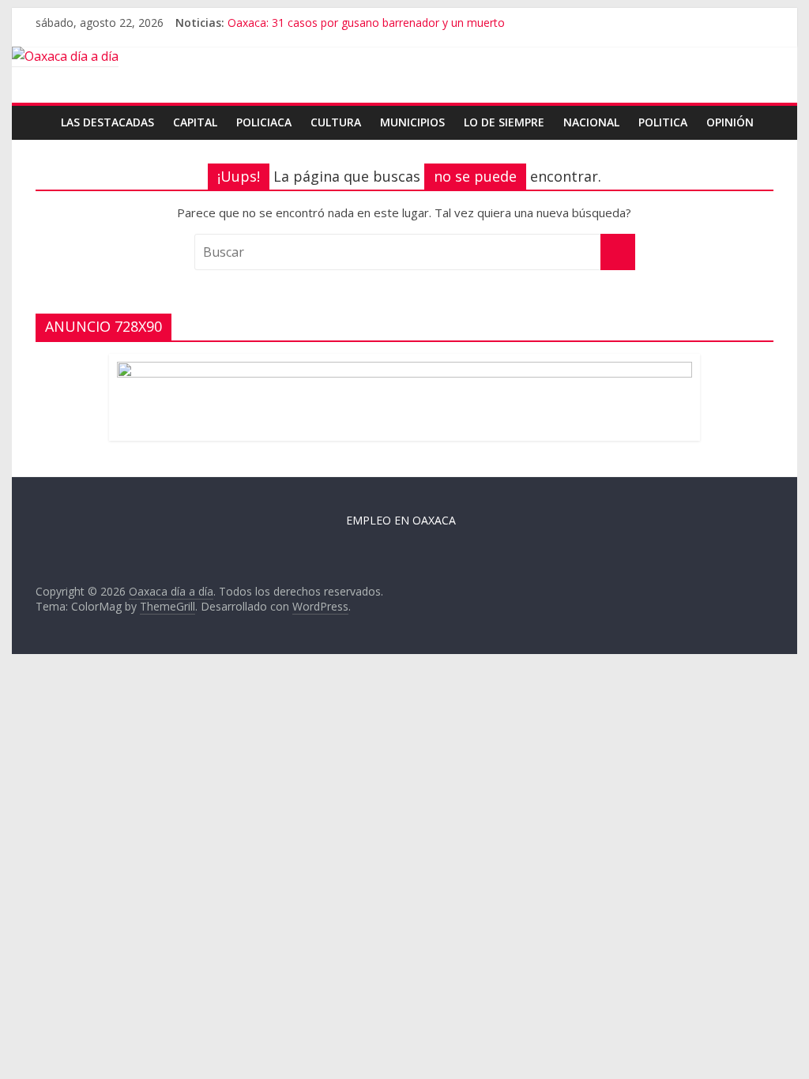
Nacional (591, 122)
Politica (662, 122)
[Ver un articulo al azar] (763, 114)
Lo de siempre (504, 122)
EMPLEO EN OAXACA (401, 520)
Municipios (412, 122)
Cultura (335, 122)
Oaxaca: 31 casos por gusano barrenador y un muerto (366, 22)
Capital (195, 122)
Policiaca (264, 122)
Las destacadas (107, 122)
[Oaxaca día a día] (404, 57)
